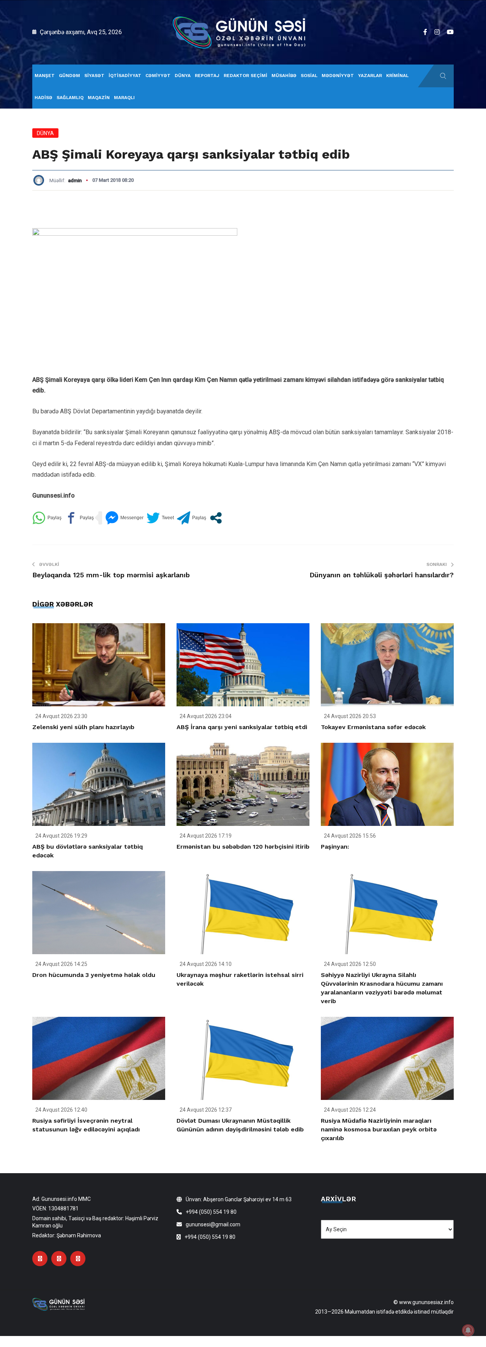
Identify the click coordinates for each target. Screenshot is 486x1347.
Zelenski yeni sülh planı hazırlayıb (83, 727)
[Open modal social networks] (215, 518)
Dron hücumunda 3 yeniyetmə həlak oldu (93, 974)
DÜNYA (183, 75)
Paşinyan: (335, 846)
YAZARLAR (370, 75)
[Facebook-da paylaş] (79, 518)
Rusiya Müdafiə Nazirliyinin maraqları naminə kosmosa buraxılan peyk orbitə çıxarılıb (379, 1129)
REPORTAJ (207, 75)
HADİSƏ (43, 97)
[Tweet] (160, 518)
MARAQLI (124, 97)
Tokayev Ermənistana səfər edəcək (373, 727)
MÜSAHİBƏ (284, 75)
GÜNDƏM (69, 75)
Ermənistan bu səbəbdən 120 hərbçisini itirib (243, 846)
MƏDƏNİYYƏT (338, 75)
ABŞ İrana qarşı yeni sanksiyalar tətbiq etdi (242, 727)
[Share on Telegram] (191, 518)
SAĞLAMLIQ (70, 97)
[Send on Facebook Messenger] (124, 518)
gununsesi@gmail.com (213, 1224)
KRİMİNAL (397, 75)
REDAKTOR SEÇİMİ (245, 75)
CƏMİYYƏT (157, 75)
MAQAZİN (99, 97)
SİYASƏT (94, 75)
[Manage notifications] (468, 1330)
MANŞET (45, 75)
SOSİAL (309, 75)
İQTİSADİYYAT (125, 75)
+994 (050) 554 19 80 (211, 1212)
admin (75, 180)
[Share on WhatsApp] (47, 518)
